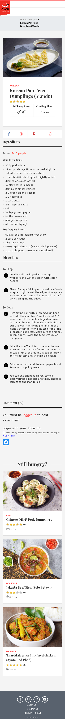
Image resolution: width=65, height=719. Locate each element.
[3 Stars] (17, 101)
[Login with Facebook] (6, 442)
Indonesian (11, 584)
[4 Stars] (21, 101)
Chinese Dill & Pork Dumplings (29, 519)
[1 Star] (11, 101)
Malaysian (11, 652)
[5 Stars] (24, 101)
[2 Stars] (14, 101)
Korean (14, 86)
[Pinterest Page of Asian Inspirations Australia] (28, 701)
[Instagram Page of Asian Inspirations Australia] (36, 701)
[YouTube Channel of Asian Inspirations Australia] (45, 701)
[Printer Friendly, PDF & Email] (51, 134)
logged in (29, 415)
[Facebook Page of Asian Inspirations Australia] (20, 701)
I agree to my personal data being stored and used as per (31, 434)
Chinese (10, 516)
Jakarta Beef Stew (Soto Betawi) (28, 587)
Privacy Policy (9, 436)
